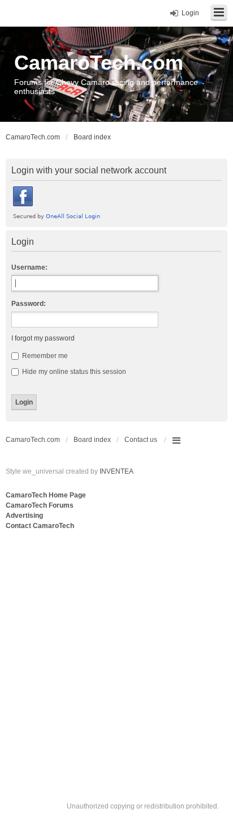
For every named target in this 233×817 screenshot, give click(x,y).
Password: (28, 304)
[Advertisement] (116, 654)
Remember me (44, 356)
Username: (29, 267)
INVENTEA (116, 471)
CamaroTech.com (98, 62)
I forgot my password (43, 338)
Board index (92, 440)
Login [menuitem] (190, 13)
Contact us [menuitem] (140, 440)
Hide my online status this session (73, 372)
